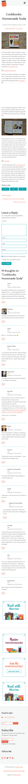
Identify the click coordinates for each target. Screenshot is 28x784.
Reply (3, 302)
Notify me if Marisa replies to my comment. (14, 256)
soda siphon (21, 80)
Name (4, 237)
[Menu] (24, 3)
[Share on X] (14, 189)
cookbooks (8, 195)
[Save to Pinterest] (22, 189)
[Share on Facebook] (5, 189)
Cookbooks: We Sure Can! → (19, 201)
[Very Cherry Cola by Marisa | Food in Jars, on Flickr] (14, 135)
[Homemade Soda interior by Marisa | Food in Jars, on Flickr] (9, 70)
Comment (4, 222)
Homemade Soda (12, 66)
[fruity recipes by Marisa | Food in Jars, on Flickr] (5, 161)
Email (3, 243)
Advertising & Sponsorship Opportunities (14, 771)
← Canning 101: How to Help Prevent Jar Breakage (13, 198)
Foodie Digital (17, 775)
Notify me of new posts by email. (11, 259)
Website (4, 249)
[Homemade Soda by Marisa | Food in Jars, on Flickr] (14, 48)
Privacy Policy (19, 767)
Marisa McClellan (11, 28)
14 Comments (19, 28)
